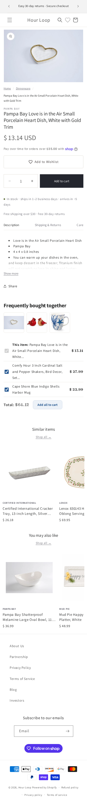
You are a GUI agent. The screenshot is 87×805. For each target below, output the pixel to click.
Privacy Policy (20, 667)
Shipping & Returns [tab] (48, 225)
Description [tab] (11, 225)
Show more (11, 273)
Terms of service (57, 795)
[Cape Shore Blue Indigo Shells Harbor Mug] (60, 322)
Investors (17, 700)
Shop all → (43, 437)
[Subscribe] (67, 731)
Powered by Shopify (44, 787)
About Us (17, 646)
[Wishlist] (67, 20)
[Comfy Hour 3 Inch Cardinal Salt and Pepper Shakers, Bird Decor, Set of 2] (37, 322)
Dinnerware (23, 88)
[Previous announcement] (9, 6)
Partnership (19, 657)
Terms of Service (22, 679)
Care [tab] (80, 225)
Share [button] (12, 286)
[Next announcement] (78, 6)
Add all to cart (47, 404)
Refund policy (70, 787)
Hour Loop (24, 787)
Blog (13, 689)
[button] (9, 20)
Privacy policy (33, 795)
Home (7, 88)
